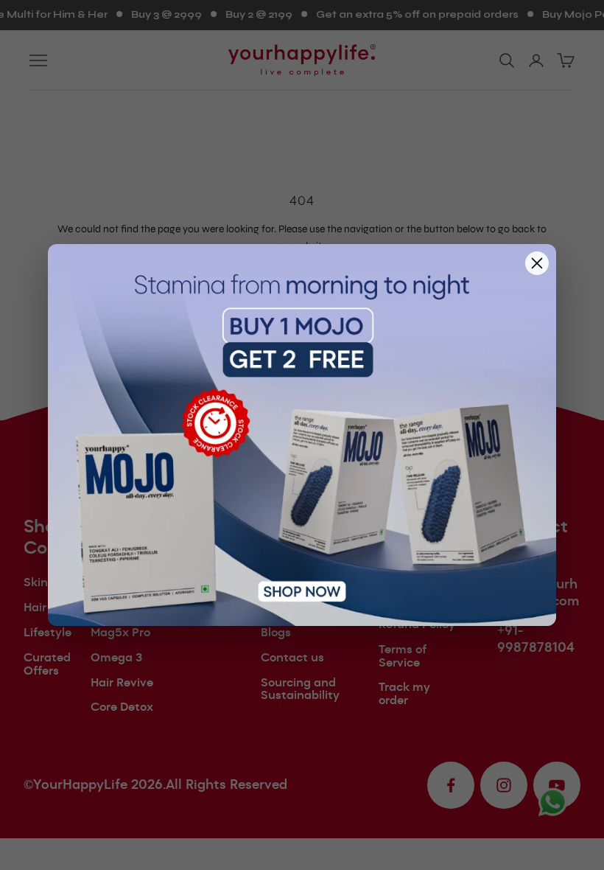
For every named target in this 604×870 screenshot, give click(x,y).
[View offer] (302, 435)
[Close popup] (537, 263)
